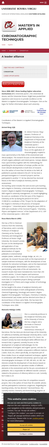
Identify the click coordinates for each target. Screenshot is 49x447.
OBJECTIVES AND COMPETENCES (14, 68)
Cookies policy (33, 444)
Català (3, 45)
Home (4, 50)
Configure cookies (26, 434)
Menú (42, 2)
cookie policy (38, 418)
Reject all (26, 429)
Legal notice (24, 444)
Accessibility (43, 444)
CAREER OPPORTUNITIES (11, 76)
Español (10, 45)
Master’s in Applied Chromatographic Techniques (21, 32)
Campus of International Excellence (23, 14)
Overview (12, 50)
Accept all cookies (26, 425)
